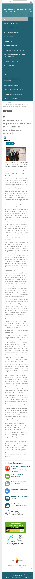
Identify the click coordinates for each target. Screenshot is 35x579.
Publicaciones (8, 41)
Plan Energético (9, 37)
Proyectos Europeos (10, 46)
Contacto (7, 74)
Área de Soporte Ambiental (20, 496)
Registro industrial (17, 474)
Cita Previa (14, 511)
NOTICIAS (6, 70)
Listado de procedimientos (19, 489)
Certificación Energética (19, 482)
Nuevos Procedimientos (11, 32)
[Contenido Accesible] (31, 1)
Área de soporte (9, 65)
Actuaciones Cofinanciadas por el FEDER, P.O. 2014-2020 (14, 55)
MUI (4, 102)
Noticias (9, 102)
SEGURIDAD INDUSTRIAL (10, 98)
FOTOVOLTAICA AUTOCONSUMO (13, 94)
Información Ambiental (11, 85)
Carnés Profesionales (11, 28)
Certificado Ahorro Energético (14, 90)
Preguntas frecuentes (11, 61)
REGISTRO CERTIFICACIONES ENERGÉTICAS (11, 80)
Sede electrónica (16, 504)
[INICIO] (15, 19)
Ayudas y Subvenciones (11, 23)
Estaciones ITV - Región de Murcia (14, 50)
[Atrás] (4, 117)
